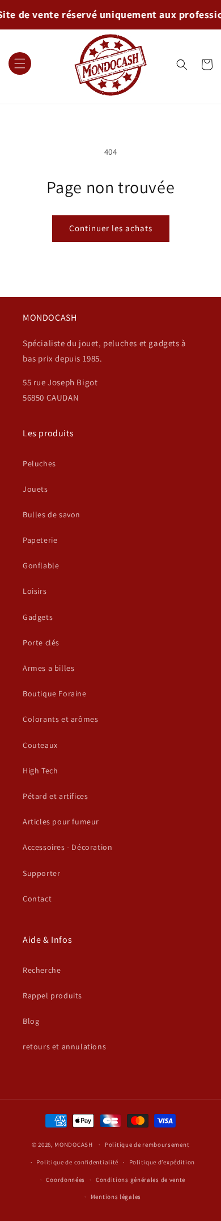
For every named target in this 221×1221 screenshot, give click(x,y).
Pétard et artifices (55, 796)
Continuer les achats (110, 228)
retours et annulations (64, 1046)
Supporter (41, 873)
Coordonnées (65, 1180)
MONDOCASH (73, 1144)
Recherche (42, 970)
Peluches (39, 463)
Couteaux (40, 745)
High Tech (40, 770)
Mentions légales (116, 1197)
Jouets (35, 489)
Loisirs (34, 591)
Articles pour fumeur (61, 821)
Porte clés (41, 642)
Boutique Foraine (55, 693)
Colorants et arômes (60, 719)
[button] (19, 64)
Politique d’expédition (162, 1162)
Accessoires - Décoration (67, 847)
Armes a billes (48, 668)
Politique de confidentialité (77, 1162)
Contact (37, 899)
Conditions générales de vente (140, 1180)
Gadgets (38, 617)
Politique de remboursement (147, 1144)
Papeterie (40, 540)
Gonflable (41, 565)
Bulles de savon (51, 514)
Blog (31, 1021)
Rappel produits (52, 995)
